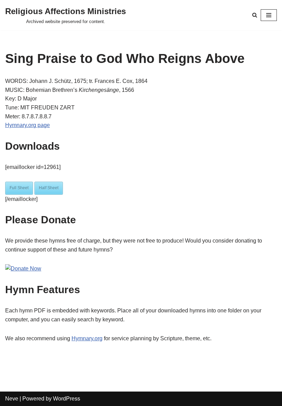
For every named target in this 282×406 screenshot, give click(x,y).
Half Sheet (48, 187)
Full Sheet (19, 187)
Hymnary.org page (27, 125)
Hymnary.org (87, 338)
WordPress (66, 399)
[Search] (254, 15)
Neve (11, 399)
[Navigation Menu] (269, 15)
